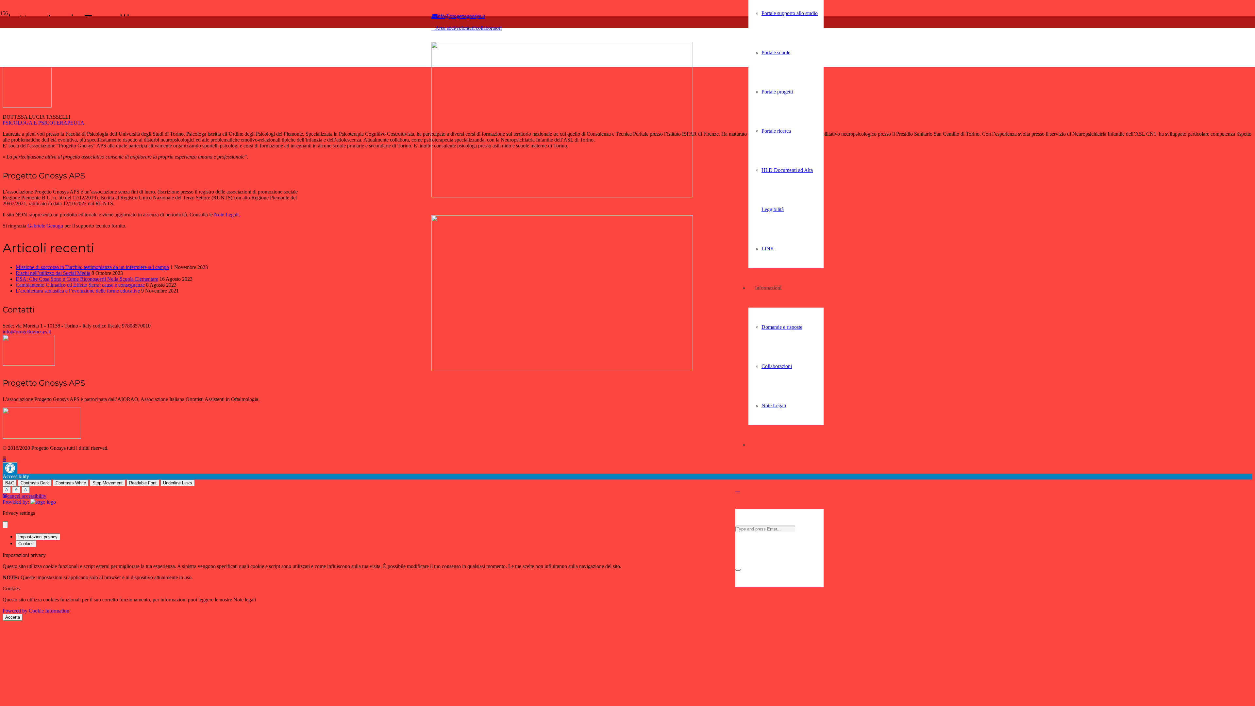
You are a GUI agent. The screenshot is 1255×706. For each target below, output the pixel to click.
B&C (9, 482)
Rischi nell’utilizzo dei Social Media (53, 273)
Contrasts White (71, 482)
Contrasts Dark (35, 482)
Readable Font (143, 482)
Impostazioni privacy (38, 536)
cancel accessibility (26, 496)
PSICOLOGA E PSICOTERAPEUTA (43, 123)
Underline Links (177, 482)
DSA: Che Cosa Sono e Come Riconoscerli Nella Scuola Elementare (87, 279)
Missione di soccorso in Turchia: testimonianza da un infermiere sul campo (92, 267)
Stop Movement (107, 482)
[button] (737, 489)
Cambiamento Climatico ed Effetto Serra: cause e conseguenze (80, 285)
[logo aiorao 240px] (42, 437)
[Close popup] (5, 524)
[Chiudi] (738, 570)
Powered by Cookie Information (36, 611)
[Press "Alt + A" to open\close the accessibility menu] (10, 468)
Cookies (26, 543)
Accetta (12, 617)
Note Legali (226, 214)
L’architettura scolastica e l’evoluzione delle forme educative (78, 291)
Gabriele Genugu (45, 225)
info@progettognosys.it (27, 331)
